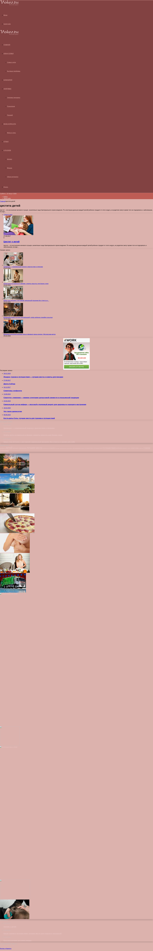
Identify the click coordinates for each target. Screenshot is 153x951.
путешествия (109, 448)
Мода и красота (10, 124)
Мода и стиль (11, 133)
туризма (4, 450)
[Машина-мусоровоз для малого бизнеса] (13, 592)
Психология (11, 106)
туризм (146, 448)
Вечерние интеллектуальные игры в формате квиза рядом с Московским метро (30, 334)
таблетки (141, 448)
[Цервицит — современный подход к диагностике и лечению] (13, 265)
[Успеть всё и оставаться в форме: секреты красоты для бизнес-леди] (13, 282)
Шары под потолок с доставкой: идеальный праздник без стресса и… (26, 300)
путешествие (88, 448)
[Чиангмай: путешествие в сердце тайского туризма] (14, 472)
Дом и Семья (9, 53)
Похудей (10, 115)
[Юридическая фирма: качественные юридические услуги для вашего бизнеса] (14, 512)
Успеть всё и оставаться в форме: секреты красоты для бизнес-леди (26, 283)
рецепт (124, 448)
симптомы (135, 448)
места (39, 448)
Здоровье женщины (13, 97)
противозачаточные (78, 448)
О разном (7, 150)
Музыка (9, 168)
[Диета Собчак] (15, 572)
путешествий (98, 448)
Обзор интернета (12, 177)
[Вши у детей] (14, 918)
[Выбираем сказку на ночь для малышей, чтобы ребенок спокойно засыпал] (13, 316)
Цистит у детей (11, 241)
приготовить (69, 448)
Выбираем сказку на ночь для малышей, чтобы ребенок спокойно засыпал (28, 317)
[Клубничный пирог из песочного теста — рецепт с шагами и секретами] (17, 532)
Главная (2, 201)
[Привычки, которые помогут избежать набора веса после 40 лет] (15, 898)
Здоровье (7, 89)
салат (128, 448)
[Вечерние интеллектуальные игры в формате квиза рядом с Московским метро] (13, 332)
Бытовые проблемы (13, 71)
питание (57, 448)
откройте (52, 448)
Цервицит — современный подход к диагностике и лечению (23, 267)
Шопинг (9, 159)
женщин (16, 448)
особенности (45, 448)
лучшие (31, 447)
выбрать (2, 448)
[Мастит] (15, 552)
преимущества (63, 448)
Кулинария (8, 80)
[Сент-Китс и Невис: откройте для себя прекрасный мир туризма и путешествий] (17, 492)
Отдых (6, 141)
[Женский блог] (9, 5)
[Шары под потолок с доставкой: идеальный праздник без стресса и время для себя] (13, 299)
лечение (22, 448)
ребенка (119, 448)
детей (9, 447)
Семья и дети (11, 62)
